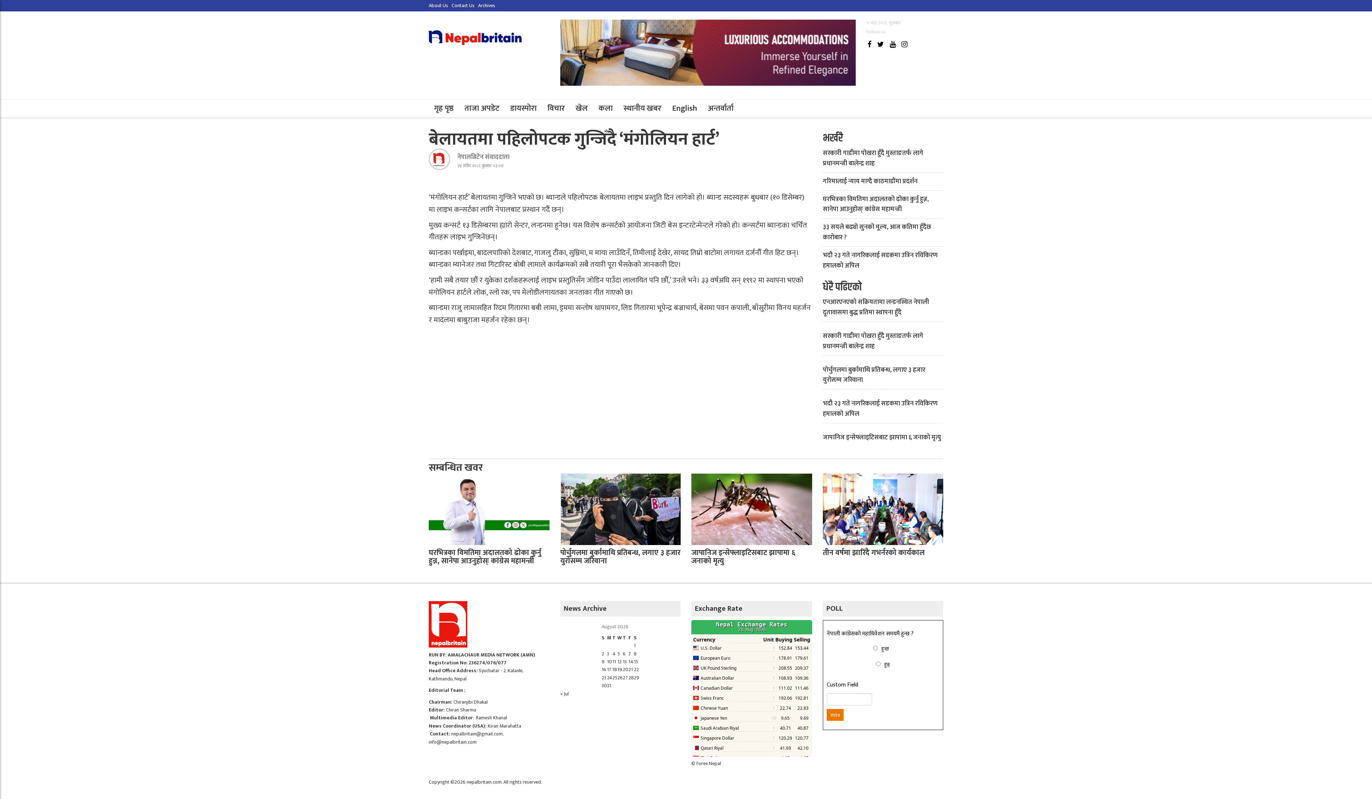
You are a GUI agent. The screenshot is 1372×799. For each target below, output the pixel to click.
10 (609, 662)
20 (625, 669)
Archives (486, 5)
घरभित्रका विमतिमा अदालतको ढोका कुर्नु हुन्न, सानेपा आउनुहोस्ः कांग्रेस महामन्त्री (876, 204)
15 (636, 662)
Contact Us (463, 5)
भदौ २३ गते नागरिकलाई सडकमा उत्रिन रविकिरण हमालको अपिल (880, 260)
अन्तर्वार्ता (721, 108)
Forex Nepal (708, 763)
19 (619, 669)
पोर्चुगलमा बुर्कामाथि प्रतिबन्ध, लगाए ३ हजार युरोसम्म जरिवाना (874, 375)
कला (605, 108)
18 (614, 669)
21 (630, 669)
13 (625, 662)
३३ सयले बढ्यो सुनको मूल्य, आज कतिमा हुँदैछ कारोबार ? (877, 232)
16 (604, 669)
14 (630, 662)
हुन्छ (885, 649)
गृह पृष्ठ (444, 108)
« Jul (564, 694)
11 (614, 662)
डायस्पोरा (523, 108)
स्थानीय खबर (642, 108)
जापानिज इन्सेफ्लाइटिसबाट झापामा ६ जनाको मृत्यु (882, 437)
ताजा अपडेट (481, 108)
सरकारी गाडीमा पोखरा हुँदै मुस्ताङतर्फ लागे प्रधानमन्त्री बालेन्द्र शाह (873, 158)
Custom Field (842, 685)
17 (609, 669)
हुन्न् (887, 664)
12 (619, 662)
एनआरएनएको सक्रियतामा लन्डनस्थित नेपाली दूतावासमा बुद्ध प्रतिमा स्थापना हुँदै (876, 307)
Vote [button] (835, 715)
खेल (582, 108)
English (684, 108)
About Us (438, 5)
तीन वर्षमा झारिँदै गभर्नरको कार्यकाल (874, 552)
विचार (556, 108)
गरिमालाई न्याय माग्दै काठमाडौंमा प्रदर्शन (870, 181)
